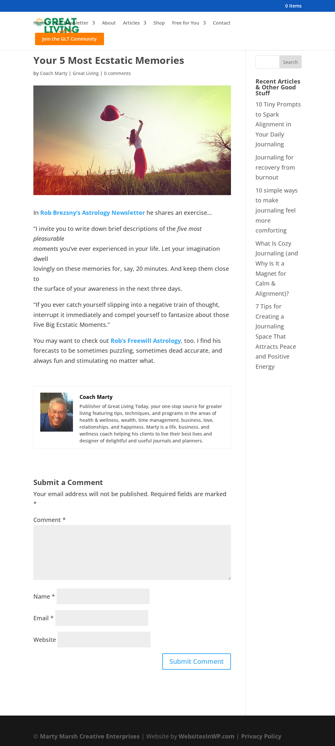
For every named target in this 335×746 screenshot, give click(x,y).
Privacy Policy (261, 736)
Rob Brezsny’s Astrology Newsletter (92, 212)
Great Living (86, 73)
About (109, 23)
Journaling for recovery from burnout (275, 167)
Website (44, 639)
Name (44, 596)
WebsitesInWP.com (207, 736)
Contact (222, 23)
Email (43, 618)
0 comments (117, 73)
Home (40, 23)
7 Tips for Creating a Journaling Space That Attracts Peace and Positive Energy (276, 336)
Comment (49, 520)
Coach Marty (53, 73)
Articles (131, 23)
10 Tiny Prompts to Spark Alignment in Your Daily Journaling (278, 124)
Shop (159, 23)
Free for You (185, 23)
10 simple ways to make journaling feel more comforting (277, 210)
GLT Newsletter (71, 23)
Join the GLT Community (69, 39)
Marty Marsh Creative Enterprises (90, 736)
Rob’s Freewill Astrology (146, 341)
